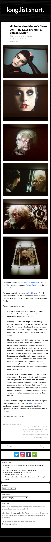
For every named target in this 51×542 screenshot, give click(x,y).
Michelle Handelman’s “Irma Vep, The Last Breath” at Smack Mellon (28, 29)
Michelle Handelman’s (32, 282)
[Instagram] (22, 454)
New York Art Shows (23, 39)
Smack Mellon (33, 403)
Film (24, 432)
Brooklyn (45, 427)
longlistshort (45, 539)
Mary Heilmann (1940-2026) (14, 475)
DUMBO (37, 429)
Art (13, 36)
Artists (30, 36)
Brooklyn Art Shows (28, 429)
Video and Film (13, 41)
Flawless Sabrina (9, 288)
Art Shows (39, 427)
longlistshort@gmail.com (10, 524)
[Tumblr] (28, 454)
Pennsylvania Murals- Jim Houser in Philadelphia (21, 470)
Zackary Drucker (32, 285)
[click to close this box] (48, 462)
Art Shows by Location (21, 36)
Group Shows (41, 432)
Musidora (31, 293)
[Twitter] (16, 454)
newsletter (17, 513)
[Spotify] (34, 454)
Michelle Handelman (32, 434)
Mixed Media (13, 39)
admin (13, 424)
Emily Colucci (44, 429)
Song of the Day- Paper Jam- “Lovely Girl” (18, 472)
